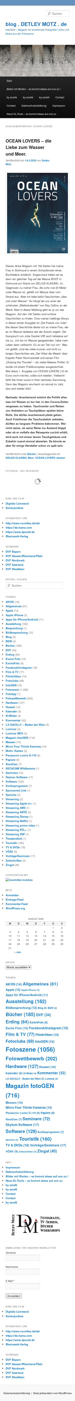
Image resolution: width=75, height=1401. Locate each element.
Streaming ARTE (16, 812)
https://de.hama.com (19, 527)
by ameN (12, 97)
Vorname (11, 1252)
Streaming (12, 799)
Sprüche (11, 795)
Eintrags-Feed (15, 899)
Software (11, 781)
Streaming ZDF (15, 834)
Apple (9, 610)
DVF (8, 650)
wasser (60, 458)
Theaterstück (14, 838)
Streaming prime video (20, 825)
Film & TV (12, 672)
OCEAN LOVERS (45, 458)
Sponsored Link (16, 790)
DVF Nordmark (15, 560)
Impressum (58, 105)
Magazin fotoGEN (17, 738)
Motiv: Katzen (14, 751)
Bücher (31, 454)
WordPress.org (15, 908)
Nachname (12, 1266)
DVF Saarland (14, 565)
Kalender (11, 711)
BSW (9, 641)
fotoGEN (11, 685)
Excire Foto (13, 659)
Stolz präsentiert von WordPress (52, 1393)
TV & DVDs (13, 847)
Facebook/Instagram (19, 667)
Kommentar (13, 720)
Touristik (11, 843)
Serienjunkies (14, 508)
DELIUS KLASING (16, 458)
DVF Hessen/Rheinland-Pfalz (24, 556)
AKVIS (10, 602)
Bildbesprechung (17, 632)
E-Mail (10, 1281)
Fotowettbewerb (16, 698)
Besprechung (14, 628)
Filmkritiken (13, 676)
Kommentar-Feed (17, 904)
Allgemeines (14, 606)
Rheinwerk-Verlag (17, 536)
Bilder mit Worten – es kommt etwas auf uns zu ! (33, 89)
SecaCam (12, 764)
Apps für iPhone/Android (22, 619)
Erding (10, 654)
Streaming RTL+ (16, 830)
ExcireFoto (13, 663)
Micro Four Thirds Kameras (23, 746)
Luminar (11, 729)
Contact (59, 97)
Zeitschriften (14, 860)
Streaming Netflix (17, 821)
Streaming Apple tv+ (19, 803)
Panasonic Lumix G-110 (21, 755)
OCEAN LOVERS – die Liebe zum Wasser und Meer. (28, 147)
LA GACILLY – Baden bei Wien (25, 725)
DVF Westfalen (15, 569)
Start (9, 80)
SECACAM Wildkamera (20, 768)
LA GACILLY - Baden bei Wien (25, 1078)
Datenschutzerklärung (33, 105)
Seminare (12, 773)
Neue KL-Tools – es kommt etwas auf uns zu (31, 114)
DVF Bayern (13, 552)
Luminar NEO (14, 733)
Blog (9, 637)
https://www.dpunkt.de (20, 532)
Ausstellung (13, 624)
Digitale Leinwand (17, 503)
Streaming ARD (15, 808)
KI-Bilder (11, 716)
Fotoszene (12, 689)
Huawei (10, 707)
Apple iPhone (14, 615)
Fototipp (11, 694)
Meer (31, 458)
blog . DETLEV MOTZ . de (36, 23)
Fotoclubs (12, 681)
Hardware (12, 703)
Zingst (10, 865)
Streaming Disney (17, 816)
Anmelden (12, 895)
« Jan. (17, 952)
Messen (10, 742)
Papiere (10, 760)
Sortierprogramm (17, 786)
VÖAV (9, 852)
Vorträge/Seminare (18, 856)
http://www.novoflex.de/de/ (23, 523)
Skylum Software (17, 777)
